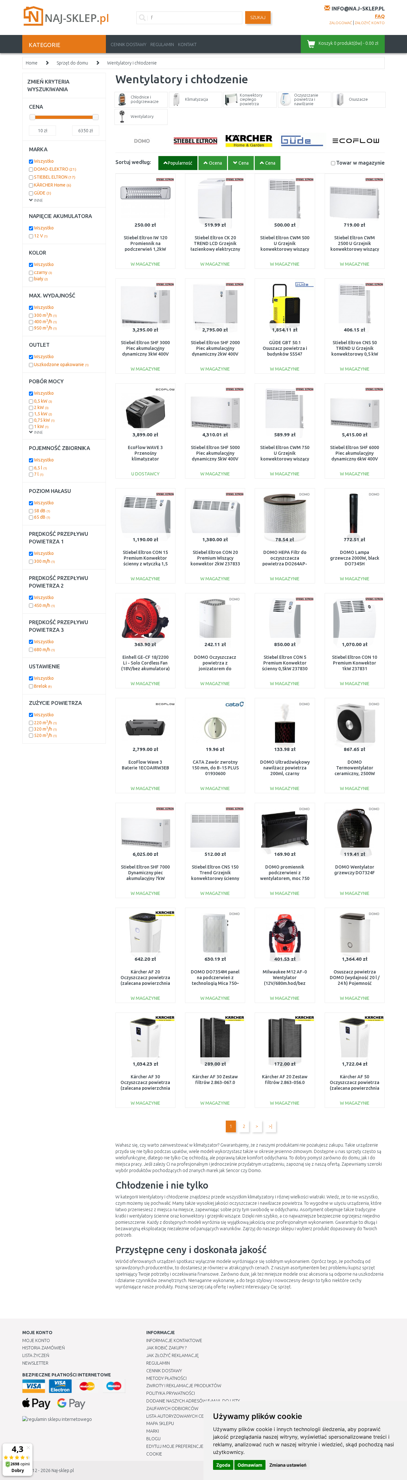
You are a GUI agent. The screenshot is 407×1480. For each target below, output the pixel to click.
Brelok (43, 686)
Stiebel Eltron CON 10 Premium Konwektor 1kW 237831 (354, 663)
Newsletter (35, 1363)
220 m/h (45, 722)
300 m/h (45, 315)
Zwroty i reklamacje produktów (183, 1385)
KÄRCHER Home (52, 185)
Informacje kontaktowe (174, 1340)
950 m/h (45, 328)
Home (32, 62)
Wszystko (44, 161)
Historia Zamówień (43, 1347)
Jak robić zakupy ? (166, 1347)
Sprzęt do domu (72, 62)
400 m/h (45, 321)
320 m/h (45, 729)
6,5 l (40, 467)
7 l (39, 474)
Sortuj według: (133, 162)
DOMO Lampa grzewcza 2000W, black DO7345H (354, 558)
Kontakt (187, 44)
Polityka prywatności (170, 1393)
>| (270, 1126)
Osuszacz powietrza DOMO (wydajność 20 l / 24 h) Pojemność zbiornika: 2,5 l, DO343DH (355, 983)
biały (41, 278)
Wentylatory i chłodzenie (132, 62)
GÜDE (42, 192)
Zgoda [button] (223, 1465)
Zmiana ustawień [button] (288, 1465)
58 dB (42, 510)
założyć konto (370, 23)
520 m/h (45, 735)
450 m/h (44, 605)
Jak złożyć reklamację (172, 1355)
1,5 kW (43, 413)
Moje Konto (36, 1340)
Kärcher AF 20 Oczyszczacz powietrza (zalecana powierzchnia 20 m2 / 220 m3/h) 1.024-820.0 (145, 983)
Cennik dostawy (128, 44)
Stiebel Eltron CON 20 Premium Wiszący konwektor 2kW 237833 (215, 558)
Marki (152, 1431)
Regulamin (162, 44)
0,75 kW (44, 420)
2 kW (41, 407)
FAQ (380, 16)
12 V (41, 235)
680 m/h (44, 649)
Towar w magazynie (360, 163)
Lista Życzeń (35, 1355)
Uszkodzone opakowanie (61, 364)
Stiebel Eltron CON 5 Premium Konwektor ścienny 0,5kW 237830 (284, 663)
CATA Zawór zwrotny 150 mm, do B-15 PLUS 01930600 (215, 768)
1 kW (41, 426)
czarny (43, 272)
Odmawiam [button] (250, 1465)
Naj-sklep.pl (63, 1470)
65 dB (42, 517)
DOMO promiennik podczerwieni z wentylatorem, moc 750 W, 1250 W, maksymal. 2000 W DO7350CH (284, 878)
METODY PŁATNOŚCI (166, 1378)
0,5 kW (43, 401)
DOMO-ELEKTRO (55, 169)
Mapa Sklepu (160, 1423)
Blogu (153, 1438)
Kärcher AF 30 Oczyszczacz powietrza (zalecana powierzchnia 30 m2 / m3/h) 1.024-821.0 (145, 1088)
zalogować (340, 23)
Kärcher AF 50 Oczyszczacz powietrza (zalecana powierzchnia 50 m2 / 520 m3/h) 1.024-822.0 (354, 1088)
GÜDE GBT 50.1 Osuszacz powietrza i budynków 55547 (285, 348)
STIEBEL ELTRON (54, 177)
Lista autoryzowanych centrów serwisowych (198, 1416)
